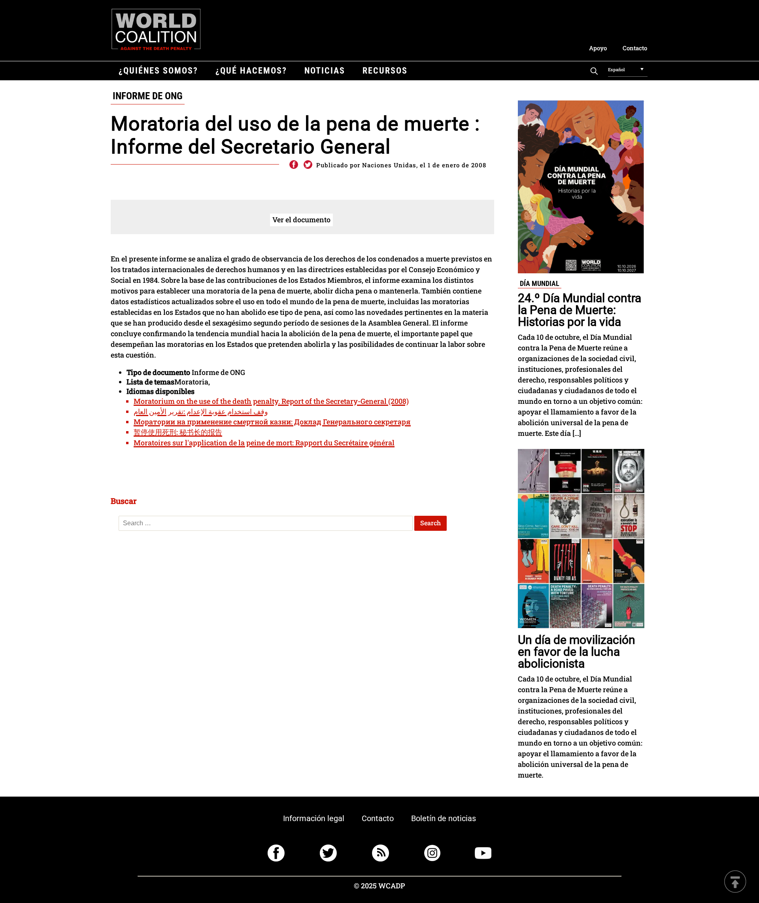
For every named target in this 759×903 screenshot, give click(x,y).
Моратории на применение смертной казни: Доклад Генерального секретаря (272, 421)
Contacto (635, 48)
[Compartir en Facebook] (293, 165)
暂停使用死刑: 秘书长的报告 (178, 432)
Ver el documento (301, 219)
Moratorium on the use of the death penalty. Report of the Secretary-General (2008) (271, 401)
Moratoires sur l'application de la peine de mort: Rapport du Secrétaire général (264, 442)
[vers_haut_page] (735, 882)
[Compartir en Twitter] (308, 165)
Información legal (313, 818)
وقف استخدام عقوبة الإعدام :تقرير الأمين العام (201, 411)
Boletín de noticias (443, 818)
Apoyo (598, 48)
